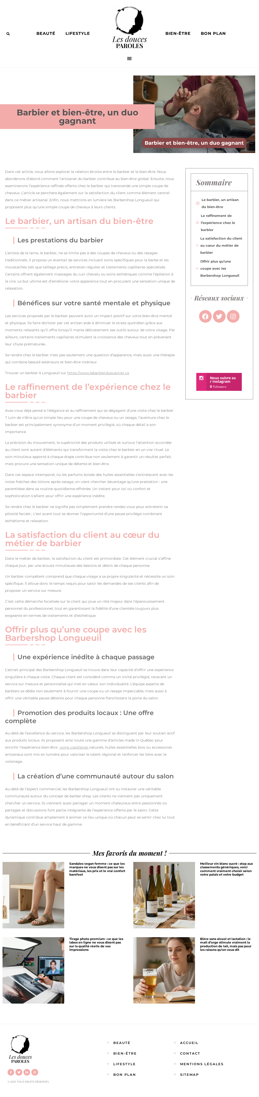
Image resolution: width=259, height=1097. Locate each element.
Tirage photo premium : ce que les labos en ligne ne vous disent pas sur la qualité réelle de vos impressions (96, 944)
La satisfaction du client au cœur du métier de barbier (221, 245)
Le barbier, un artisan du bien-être (220, 203)
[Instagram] (34, 1072)
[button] (8, 34)
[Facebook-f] (11, 1072)
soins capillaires (74, 747)
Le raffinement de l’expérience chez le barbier (218, 223)
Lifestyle (78, 33)
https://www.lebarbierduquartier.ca (98, 373)
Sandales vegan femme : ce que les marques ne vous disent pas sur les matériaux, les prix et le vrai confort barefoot (97, 869)
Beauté (45, 33)
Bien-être (178, 33)
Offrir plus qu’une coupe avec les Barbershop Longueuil (219, 268)
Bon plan (213, 33)
